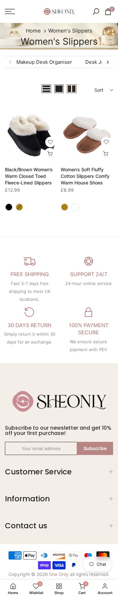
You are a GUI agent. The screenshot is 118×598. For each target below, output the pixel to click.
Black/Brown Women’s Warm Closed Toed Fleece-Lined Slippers (29, 176)
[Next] (107, 62)
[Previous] (10, 62)
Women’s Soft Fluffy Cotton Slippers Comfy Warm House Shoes (85, 176)
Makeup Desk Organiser (44, 62)
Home (33, 30)
